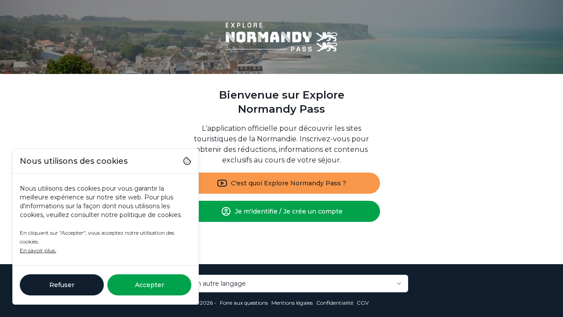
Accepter (149, 285)
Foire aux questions (244, 302)
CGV (363, 302)
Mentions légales (292, 302)
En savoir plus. (38, 250)
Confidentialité (334, 302)
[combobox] (281, 283)
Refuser (61, 285)
